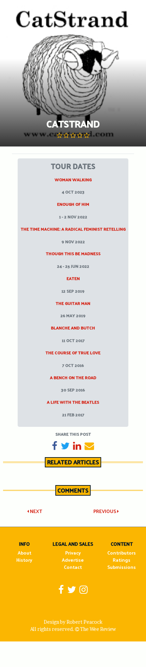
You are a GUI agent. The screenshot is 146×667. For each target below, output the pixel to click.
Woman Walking (73, 179)
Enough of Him (73, 204)
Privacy (73, 552)
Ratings (121, 560)
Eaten (73, 278)
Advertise (73, 560)
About (24, 552)
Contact (73, 567)
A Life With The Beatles (73, 402)
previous (105, 511)
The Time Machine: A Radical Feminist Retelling (73, 229)
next (35, 511)
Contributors (121, 552)
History (24, 560)
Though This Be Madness (73, 253)
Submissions (121, 567)
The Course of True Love (73, 352)
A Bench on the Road (73, 377)
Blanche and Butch (73, 327)
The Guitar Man (73, 303)
